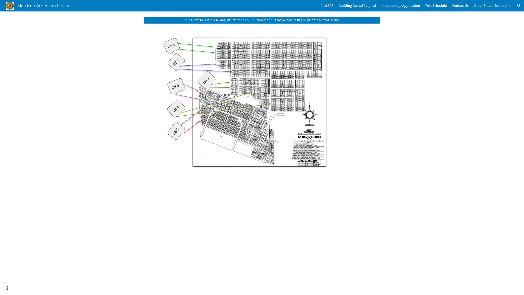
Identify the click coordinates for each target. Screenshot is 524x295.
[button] (519, 6)
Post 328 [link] (327, 6)
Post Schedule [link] (436, 6)
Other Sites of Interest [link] (490, 6)
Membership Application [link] (401, 6)
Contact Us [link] (460, 6)
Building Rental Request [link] (357, 6)
